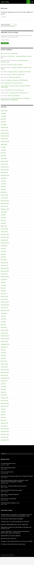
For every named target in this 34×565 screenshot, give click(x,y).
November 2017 (5, 406)
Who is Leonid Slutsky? (14, 95)
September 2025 (5, 141)
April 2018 (3, 392)
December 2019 (5, 335)
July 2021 (3, 282)
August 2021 (4, 279)
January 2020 (4, 333)
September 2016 (5, 434)
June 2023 (3, 217)
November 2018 (5, 372)
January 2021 (4, 299)
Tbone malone (4, 85)
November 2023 (5, 203)
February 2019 (4, 364)
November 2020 (5, 304)
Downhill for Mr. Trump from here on (14, 83)
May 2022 (3, 254)
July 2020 (3, 316)
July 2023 (3, 214)
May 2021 (3, 288)
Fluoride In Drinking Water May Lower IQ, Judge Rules (14, 524)
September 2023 (5, 209)
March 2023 (4, 226)
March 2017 (4, 420)
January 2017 (4, 426)
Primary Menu (32, 2)
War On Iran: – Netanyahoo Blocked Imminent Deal (13, 486)
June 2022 (3, 251)
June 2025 (3, 150)
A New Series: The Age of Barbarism (10, 494)
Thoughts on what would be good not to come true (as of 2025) (16, 541)
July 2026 (3, 113)
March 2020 (4, 327)
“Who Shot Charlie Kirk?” (18, 74)
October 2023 (4, 206)
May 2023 (3, 220)
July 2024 (3, 181)
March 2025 (4, 158)
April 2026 (3, 121)
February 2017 (4, 423)
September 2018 (5, 378)
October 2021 (4, 274)
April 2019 (3, 358)
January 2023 (4, 231)
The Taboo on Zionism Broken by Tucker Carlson (13, 544)
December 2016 (5, 428)
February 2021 (4, 296)
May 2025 (3, 152)
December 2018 (5, 369)
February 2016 (4, 437)
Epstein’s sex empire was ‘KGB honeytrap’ (17, 80)
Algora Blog (5, 2)
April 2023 (3, 223)
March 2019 (4, 361)
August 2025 (4, 144)
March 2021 (4, 293)
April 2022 (3, 257)
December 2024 (5, 167)
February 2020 (4, 330)
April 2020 (3, 324)
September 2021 (5, 276)
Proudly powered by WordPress (7, 555)
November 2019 (5, 338)
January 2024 (4, 198)
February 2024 (4, 195)
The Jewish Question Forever (8, 463)
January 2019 (4, 366)
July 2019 (3, 350)
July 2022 (3, 248)
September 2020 (5, 310)
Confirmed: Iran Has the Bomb (8, 498)
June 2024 (3, 183)
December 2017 (5, 403)
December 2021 (5, 268)
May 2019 (3, 355)
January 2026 (4, 130)
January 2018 (4, 400)
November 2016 (5, 431)
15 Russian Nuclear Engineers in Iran (10, 503)
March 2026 (4, 124)
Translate (12, 26)
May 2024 (3, 186)
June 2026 (3, 116)
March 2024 (4, 192)
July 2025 (3, 147)
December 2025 (5, 133)
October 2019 (4, 341)
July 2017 (3, 409)
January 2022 (4, 265)
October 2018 (4, 375)
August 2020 (4, 313)
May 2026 (3, 119)
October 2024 (4, 172)
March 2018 (4, 395)
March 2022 (4, 259)
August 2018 (4, 381)
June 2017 (3, 411)
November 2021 (5, 271)
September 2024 (5, 175)
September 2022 (5, 243)
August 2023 (4, 212)
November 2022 (5, 237)
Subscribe (5, 43)
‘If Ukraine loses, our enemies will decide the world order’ (15, 521)
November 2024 (5, 169)
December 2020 (5, 302)
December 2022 (5, 234)
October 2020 (4, 307)
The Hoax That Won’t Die (11, 53)
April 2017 (3, 417)
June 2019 (3, 352)
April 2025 (3, 155)
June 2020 (3, 319)
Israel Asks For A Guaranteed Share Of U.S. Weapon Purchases (17, 476)
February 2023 (4, 228)
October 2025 (4, 138)
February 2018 (4, 397)
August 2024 (4, 178)
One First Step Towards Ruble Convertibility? (12, 518)
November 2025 (5, 136)
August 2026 (4, 110)
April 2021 (3, 290)
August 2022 (4, 245)
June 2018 (3, 386)
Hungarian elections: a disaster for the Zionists (19, 71)
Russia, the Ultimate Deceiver (8, 467)
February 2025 (4, 161)
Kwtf (2, 53)
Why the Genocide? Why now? (8, 538)
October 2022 (4, 240)
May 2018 (3, 389)
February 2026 (4, 127)
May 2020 (3, 321)
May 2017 (3, 414)
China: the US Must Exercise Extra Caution (11, 490)
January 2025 (4, 164)
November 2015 (5, 440)
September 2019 (5, 344)
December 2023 (5, 200)
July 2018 (3, 383)
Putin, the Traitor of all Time (15, 64)
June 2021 (3, 285)
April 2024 (3, 189)
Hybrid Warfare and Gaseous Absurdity (10, 535)
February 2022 (4, 262)
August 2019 (4, 347)
